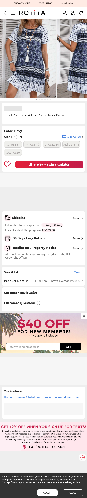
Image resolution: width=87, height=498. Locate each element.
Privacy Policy (72, 482)
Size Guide (74, 136)
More (76, 218)
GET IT (70, 347)
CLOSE (72, 492)
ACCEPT (47, 492)
